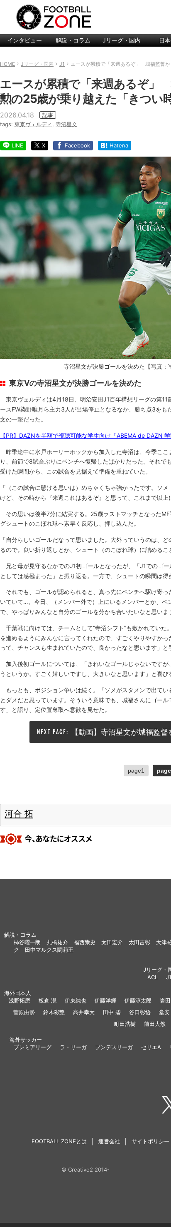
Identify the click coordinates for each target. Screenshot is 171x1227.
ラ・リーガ (73, 1047)
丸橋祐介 (57, 942)
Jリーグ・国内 (122, 40)
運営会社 (109, 1141)
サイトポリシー (150, 1141)
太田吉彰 (139, 942)
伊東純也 (75, 1000)
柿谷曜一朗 (27, 942)
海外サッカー (26, 1039)
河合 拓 (19, 813)
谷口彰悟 (140, 1012)
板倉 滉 (47, 1000)
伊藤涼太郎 (138, 1000)
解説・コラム (73, 40)
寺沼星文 (66, 124)
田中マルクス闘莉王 (49, 949)
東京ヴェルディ (33, 124)
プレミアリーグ (32, 1047)
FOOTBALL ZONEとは (59, 1141)
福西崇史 (84, 942)
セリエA (151, 1047)
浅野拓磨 (19, 1000)
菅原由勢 (24, 1012)
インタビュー (24, 40)
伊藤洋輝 (105, 1000)
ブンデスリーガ (114, 1047)
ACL (152, 977)
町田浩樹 (125, 1023)
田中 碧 (112, 1012)
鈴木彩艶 (54, 1012)
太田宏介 (112, 942)
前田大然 (155, 1023)
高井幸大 (84, 1012)
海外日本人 (17, 993)
